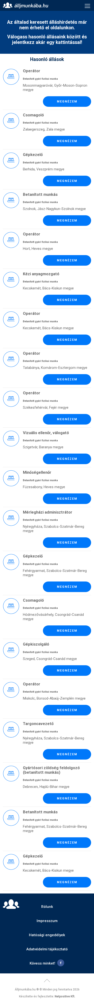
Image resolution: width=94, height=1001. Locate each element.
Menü (87, 5)
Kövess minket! (42, 963)
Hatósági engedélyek (47, 935)
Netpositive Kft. (65, 996)
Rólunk (47, 907)
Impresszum (47, 921)
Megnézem (67, 101)
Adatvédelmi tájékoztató (47, 949)
